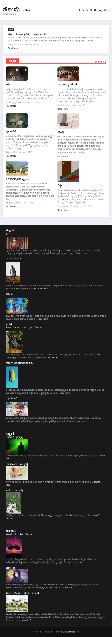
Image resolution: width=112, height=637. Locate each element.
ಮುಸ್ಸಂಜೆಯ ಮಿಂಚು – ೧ (19, 534)
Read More (13, 48)
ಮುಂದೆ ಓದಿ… (78, 562)
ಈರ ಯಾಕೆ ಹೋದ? (13, 258)
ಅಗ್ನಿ (8, 84)
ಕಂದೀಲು (9, 294)
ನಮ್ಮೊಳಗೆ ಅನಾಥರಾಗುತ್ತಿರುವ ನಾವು (19, 363)
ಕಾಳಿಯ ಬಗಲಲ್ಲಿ (14, 490)
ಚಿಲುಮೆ (11, 9)
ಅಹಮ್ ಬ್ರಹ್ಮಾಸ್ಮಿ (14, 437)
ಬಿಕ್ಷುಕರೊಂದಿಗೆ (11, 398)
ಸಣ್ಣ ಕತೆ (10, 230)
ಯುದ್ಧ (60, 132)
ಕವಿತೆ (11, 29)
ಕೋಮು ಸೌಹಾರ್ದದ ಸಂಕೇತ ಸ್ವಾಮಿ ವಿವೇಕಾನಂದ (24, 327)
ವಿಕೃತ (60, 185)
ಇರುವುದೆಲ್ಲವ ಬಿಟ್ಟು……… (18, 178)
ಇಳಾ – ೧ (10, 567)
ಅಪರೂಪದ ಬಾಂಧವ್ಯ (17, 464)
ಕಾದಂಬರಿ (11, 530)
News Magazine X (71, 632)
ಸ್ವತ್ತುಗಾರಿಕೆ (11, 131)
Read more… (82, 253)
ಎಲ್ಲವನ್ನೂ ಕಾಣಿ (100, 62)
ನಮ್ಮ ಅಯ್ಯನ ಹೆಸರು (67, 84)
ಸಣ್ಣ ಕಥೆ (12, 60)
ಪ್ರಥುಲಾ (9, 233)
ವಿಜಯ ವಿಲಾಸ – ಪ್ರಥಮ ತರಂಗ (22, 593)
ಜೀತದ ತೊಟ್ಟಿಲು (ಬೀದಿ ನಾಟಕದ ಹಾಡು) (27, 34)
